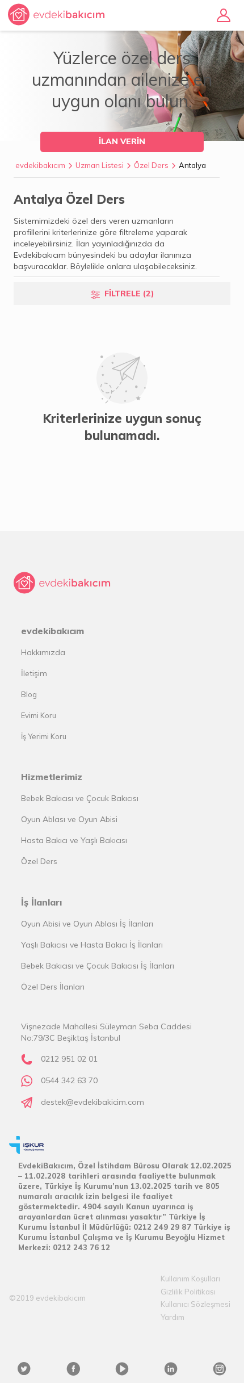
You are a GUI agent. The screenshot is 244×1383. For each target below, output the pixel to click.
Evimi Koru (38, 715)
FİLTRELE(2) (129, 293)
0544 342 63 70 (69, 1080)
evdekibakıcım (40, 165)
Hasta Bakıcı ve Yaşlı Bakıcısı (74, 840)
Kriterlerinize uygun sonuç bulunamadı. (122, 426)
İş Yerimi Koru (43, 736)
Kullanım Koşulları (190, 1278)
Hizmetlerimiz (51, 776)
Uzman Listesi (99, 165)
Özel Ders (151, 165)
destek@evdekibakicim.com (92, 1102)
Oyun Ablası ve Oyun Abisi (69, 819)
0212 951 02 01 (69, 1059)
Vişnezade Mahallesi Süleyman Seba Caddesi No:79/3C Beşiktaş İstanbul (106, 1032)
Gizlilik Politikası (188, 1291)
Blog (29, 694)
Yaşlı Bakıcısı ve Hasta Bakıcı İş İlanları (92, 945)
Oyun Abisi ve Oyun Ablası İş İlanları (87, 924)
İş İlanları (41, 902)
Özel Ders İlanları (53, 987)
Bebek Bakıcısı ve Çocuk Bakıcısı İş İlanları (97, 966)
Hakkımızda (43, 652)
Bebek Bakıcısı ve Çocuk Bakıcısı (79, 798)
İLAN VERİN (122, 141)
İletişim (34, 673)
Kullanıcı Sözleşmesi (195, 1304)
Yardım (172, 1317)
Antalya (192, 165)
